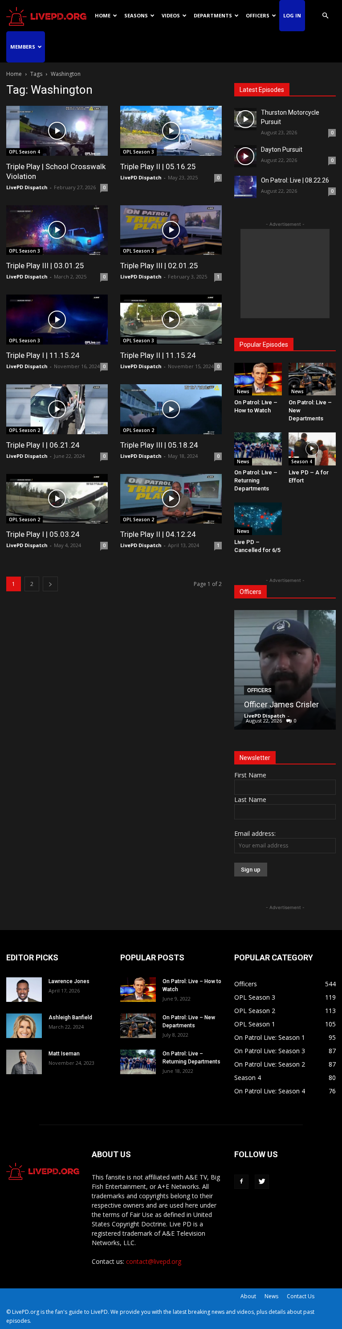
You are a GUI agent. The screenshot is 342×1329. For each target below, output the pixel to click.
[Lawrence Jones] (24, 989)
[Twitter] (262, 1182)
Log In (292, 15)
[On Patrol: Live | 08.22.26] (245, 187)
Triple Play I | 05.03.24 (43, 534)
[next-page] (50, 584)
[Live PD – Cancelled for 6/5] (258, 519)
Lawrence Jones (69, 981)
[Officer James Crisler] (285, 670)
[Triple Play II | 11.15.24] (171, 320)
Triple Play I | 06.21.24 (43, 444)
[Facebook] (241, 1182)
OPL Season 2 (24, 430)
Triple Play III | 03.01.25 (45, 265)
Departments (213, 15)
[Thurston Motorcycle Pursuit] (245, 119)
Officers (257, 15)
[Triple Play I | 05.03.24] (57, 499)
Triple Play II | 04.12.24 (158, 534)
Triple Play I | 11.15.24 (43, 355)
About (248, 1296)
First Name (250, 775)
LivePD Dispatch (27, 187)
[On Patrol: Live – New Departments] (312, 379)
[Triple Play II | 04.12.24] (171, 499)
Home (102, 15)
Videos (171, 15)
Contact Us (300, 1296)
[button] (325, 16)
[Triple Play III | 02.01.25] (171, 230)
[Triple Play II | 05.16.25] (171, 131)
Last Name (250, 799)
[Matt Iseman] (24, 1062)
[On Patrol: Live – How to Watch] (258, 379)
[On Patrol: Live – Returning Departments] (258, 448)
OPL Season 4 (24, 152)
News (243, 391)
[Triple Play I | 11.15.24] (57, 320)
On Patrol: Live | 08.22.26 (295, 180)
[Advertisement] (285, 273)
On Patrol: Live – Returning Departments (255, 480)
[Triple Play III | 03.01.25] (57, 230)
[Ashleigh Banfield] (24, 1025)
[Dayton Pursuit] (245, 156)
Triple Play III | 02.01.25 (159, 265)
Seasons (136, 15)
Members (22, 46)
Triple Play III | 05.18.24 (159, 444)
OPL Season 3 (138, 152)
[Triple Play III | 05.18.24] (171, 409)
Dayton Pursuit (281, 149)
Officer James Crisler (281, 704)
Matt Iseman (64, 1054)
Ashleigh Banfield (70, 1017)
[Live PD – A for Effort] (312, 448)
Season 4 (301, 461)
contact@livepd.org (153, 1261)
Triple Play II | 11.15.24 (158, 355)
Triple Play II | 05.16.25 (158, 166)
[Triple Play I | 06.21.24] (57, 409)
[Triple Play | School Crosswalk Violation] (57, 131)
